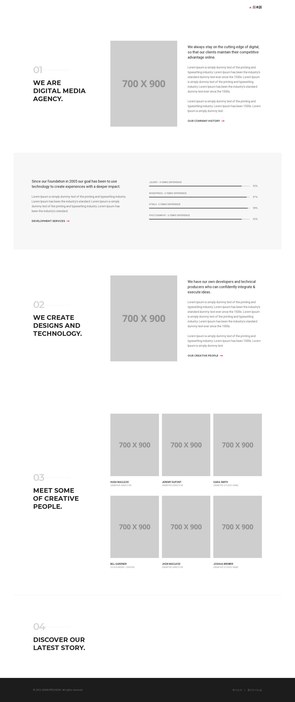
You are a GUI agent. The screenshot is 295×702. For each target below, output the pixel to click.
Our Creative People (203, 355)
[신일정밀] (50, 7)
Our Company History (204, 120)
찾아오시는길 (254, 690)
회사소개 (237, 690)
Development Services (49, 220)
